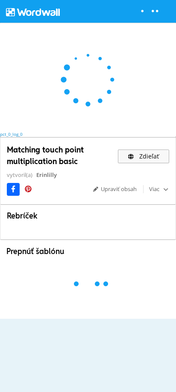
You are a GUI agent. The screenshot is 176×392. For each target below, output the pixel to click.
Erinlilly (46, 175)
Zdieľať (148, 156)
